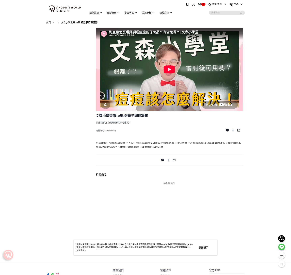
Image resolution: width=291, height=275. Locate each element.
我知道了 (203, 247)
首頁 (48, 22)
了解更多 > (81, 250)
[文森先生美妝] (65, 8)
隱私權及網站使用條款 (107, 247)
